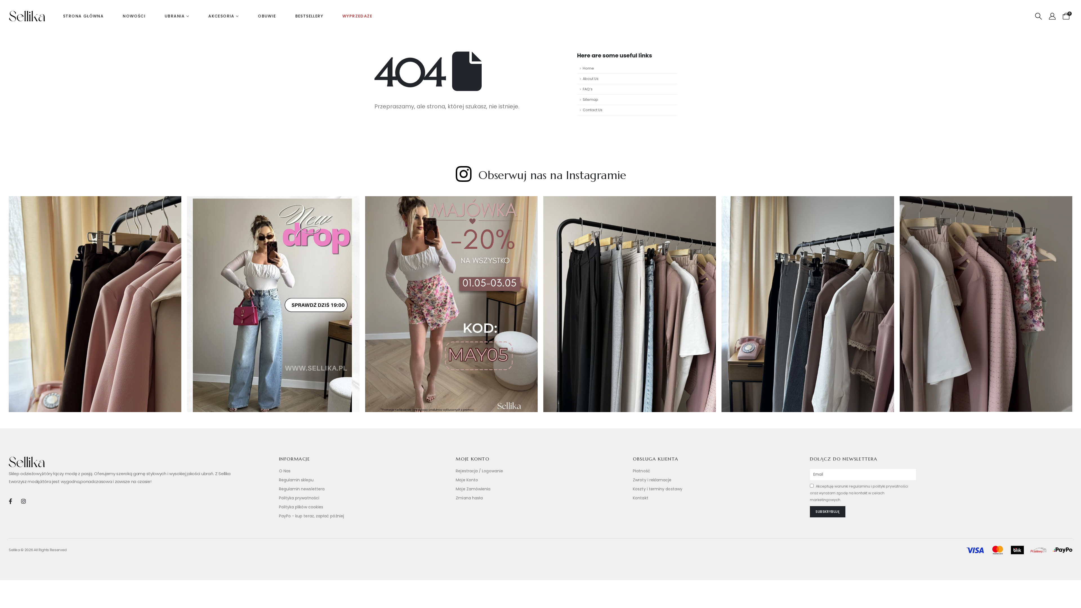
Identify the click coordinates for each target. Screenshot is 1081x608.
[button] (1039, 16)
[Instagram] (23, 501)
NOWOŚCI (134, 16)
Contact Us (592, 110)
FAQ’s (588, 89)
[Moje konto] (1052, 16)
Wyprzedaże (357, 16)
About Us (590, 78)
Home (588, 68)
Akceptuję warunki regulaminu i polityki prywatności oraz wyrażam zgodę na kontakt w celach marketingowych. (859, 493)
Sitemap (590, 99)
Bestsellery (309, 16)
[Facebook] (10, 501)
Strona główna (83, 16)
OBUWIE (267, 16)
